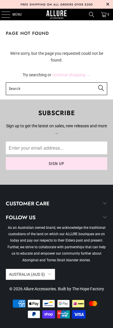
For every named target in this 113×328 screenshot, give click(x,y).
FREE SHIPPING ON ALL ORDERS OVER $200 (57, 4)
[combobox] (56, 88)
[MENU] (3, 14)
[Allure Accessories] (56, 14)
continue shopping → (71, 75)
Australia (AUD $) (27, 274)
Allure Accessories (39, 289)
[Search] (91, 14)
